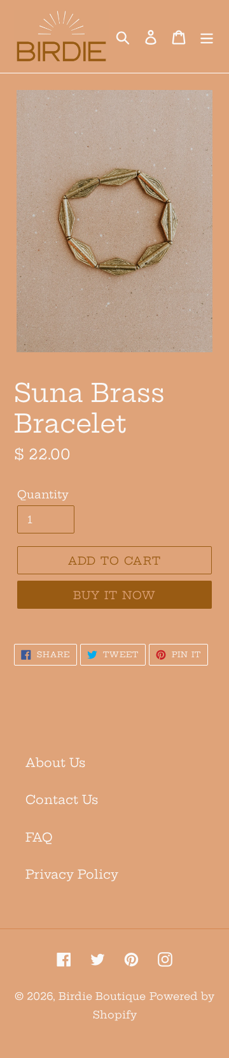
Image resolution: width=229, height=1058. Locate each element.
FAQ (38, 837)
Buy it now (114, 595)
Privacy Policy (71, 874)
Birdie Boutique (102, 996)
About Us (55, 762)
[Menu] (207, 36)
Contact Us (61, 799)
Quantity (43, 494)
